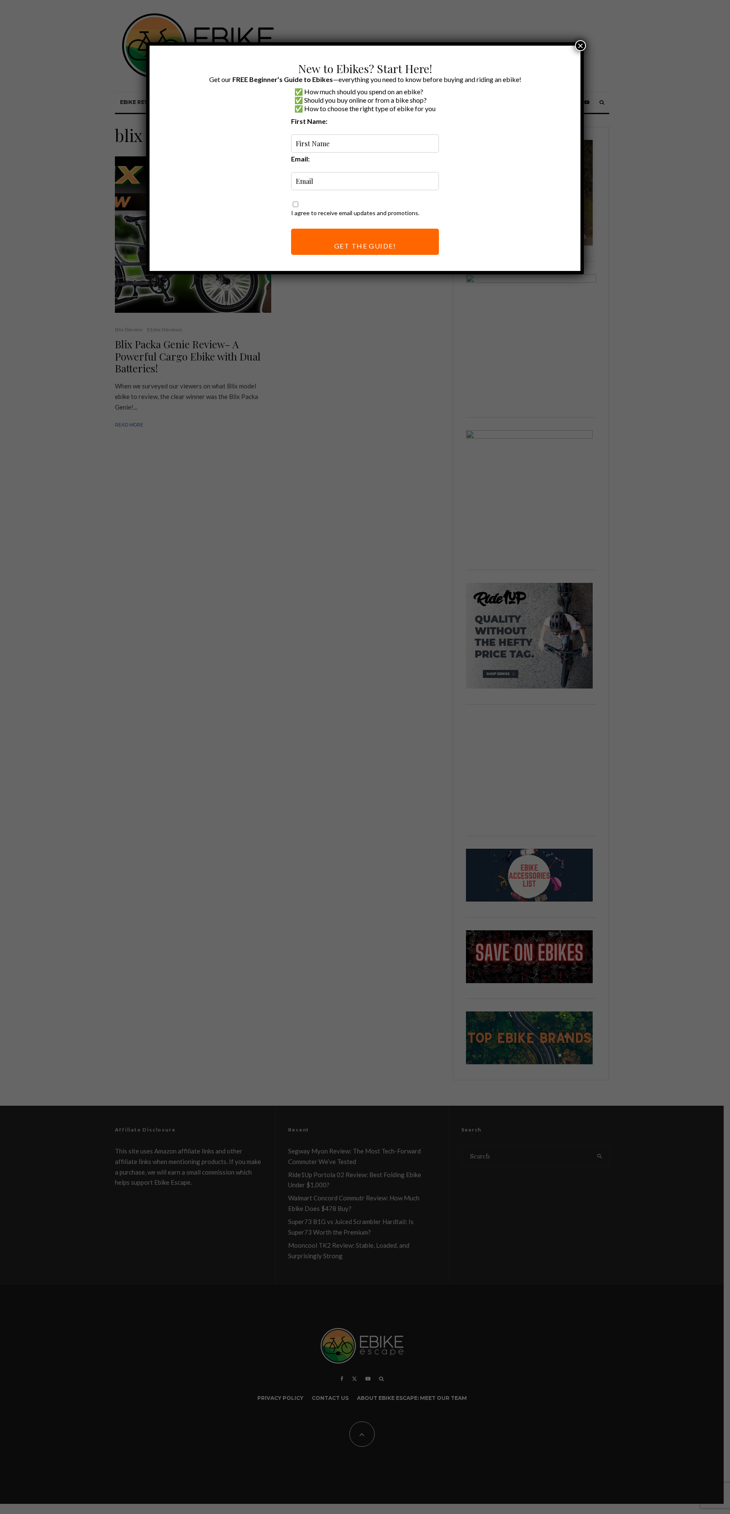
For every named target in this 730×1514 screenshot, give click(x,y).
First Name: (309, 121)
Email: (300, 159)
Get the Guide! (365, 246)
